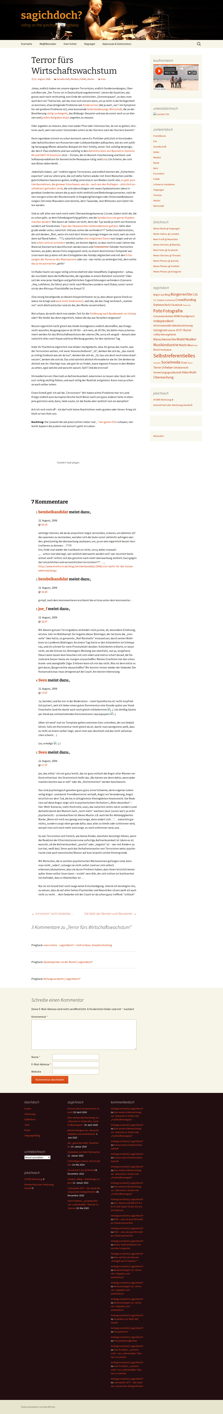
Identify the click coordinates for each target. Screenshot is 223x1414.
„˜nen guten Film (106, 422)
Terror (157, 367)
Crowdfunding (185, 300)
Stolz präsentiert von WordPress (38, 1406)
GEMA (177, 316)
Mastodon (158, 436)
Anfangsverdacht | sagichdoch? (62, 978)
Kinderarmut (90, 105)
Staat (184, 362)
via (104, 159)
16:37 (44, 621)
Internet (171, 330)
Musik (156, 162)
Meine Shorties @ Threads (167, 255)
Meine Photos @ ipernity (166, 260)
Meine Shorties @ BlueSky (166, 244)
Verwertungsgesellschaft (167, 372)
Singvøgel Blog (32, 1135)
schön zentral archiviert (51, 242)
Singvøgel (89, 44)
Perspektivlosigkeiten (125, 1340)
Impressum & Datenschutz (116, 44)
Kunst (187, 330)
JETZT (179, 330)
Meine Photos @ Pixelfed (166, 266)
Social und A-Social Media (81, 1170)
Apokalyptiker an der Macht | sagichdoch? (68, 962)
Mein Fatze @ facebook (165, 250)
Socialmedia (170, 362)
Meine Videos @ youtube (166, 233)
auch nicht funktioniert (69, 301)
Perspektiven (121, 1331)
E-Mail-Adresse (41, 1064)
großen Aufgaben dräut (55, 117)
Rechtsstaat (165, 349)
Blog (167, 294)
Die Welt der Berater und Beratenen (110, 913)
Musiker (190, 339)
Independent (163, 321)
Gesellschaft (63, 79)
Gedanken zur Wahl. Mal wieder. (84, 1152)
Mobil (180, 339)
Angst (156, 294)
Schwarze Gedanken (164, 184)
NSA (195, 345)
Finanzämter (101, 246)
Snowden (157, 363)
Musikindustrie (165, 344)
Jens (26, 1124)
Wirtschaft (158, 205)
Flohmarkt (187, 305)
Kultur (156, 152)
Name (35, 1057)
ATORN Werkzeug (162, 399)
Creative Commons (166, 300)
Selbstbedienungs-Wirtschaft (104, 109)
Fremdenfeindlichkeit (163, 316)
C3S (195, 294)
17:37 (44, 765)
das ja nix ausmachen (43, 263)
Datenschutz (162, 305)
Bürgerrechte (181, 294)
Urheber (167, 367)
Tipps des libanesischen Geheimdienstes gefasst (89, 226)
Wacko (90, 79)
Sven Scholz (70, 44)
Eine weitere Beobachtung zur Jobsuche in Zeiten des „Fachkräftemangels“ (83, 1121)
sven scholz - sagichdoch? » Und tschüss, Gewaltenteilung (78, 945)
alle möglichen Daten (97, 238)
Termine (157, 195)
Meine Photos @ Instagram (167, 271)
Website (36, 1071)
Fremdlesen (159, 135)
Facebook (176, 304)
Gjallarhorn (30, 1119)
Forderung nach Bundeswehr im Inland (112, 313)
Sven (103, 79)
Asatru (27, 1108)
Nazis (183, 345)
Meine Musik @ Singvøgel (166, 228)
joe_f (42, 608)
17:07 (44, 692)
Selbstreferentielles (174, 355)
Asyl (162, 294)
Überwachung (163, 377)
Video (185, 372)
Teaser (190, 363)
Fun (155, 141)
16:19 (44, 524)
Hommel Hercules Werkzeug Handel (171, 405)
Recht (156, 349)
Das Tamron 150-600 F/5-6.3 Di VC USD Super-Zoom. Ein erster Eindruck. (127, 1206)
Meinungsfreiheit (168, 334)
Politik (83, 79)
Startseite (26, 44)
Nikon (190, 345)
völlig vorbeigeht (57, 113)
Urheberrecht (181, 367)
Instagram (160, 330)
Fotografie (173, 311)
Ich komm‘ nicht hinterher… (52, 913)
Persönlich (158, 173)
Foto (158, 311)
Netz (155, 168)
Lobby (156, 334)
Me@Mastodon (48, 44)
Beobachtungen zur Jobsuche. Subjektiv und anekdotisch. (126, 1273)
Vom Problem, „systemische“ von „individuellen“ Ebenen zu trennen (83, 1204)
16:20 (44, 592)
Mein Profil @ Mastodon (165, 239)
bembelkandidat (53, 512)
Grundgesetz (187, 316)
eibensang (29, 1113)
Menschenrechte (164, 339)
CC (154, 300)
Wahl (192, 372)
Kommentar (39, 1016)
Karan (27, 1130)
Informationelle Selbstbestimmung (173, 325)
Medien (74, 79)
